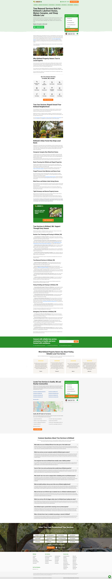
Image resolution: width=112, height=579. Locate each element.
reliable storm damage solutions (43, 267)
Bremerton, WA (75, 557)
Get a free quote (74, 1)
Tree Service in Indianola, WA (53, 395)
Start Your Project (48, 220)
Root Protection (47, 557)
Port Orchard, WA (75, 564)
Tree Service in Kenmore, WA (38, 396)
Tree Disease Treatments (48, 560)
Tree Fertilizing (57, 560)
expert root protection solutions (38, 168)
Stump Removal (51, 4)
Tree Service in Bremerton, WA (53, 393)
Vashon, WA (74, 568)
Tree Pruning (58, 4)
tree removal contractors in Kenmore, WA (49, 301)
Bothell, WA (64, 557)
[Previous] (27, 366)
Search (76, 341)
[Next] (85, 366)
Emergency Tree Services (43, 4)
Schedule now (51, 547)
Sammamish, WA (65, 567)
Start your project (48, 99)
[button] (42, 410)
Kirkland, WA (74, 560)
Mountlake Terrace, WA (66, 564)
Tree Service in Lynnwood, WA (53, 396)
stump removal (48, 117)
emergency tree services (57, 117)
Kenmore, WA (65, 560)
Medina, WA (74, 561)
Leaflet (62, 411)
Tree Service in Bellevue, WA (53, 391)
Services (75, 4)
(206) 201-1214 (40, 27)
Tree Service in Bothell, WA (37, 393)
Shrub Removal (57, 557)
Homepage (35, 4)
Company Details (35, 560)
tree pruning (43, 117)
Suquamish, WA (75, 567)
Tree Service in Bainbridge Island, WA (39, 391)
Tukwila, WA (65, 568)
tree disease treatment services (50, 176)
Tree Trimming (70, 4)
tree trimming (37, 117)
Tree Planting (47, 561)
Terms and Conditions (36, 561)
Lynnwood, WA (65, 561)
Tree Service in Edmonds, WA (38, 395)
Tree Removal (64, 4)
